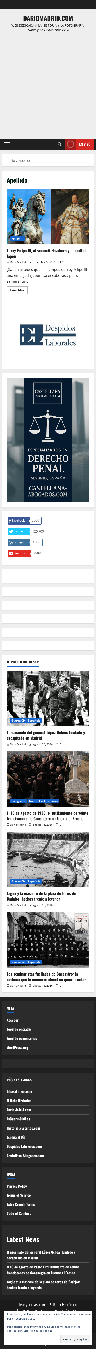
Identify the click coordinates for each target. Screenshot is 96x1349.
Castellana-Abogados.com (25, 1155)
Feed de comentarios (22, 1038)
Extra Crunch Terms (21, 1204)
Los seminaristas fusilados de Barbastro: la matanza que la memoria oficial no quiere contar (46, 976)
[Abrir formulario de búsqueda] (59, 144)
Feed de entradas (19, 1029)
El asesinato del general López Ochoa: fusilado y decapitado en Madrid (46, 735)
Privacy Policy (17, 1186)
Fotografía (18, 801)
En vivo (84, 144)
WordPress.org (17, 1047)
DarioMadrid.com (48, 18)
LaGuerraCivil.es (18, 1119)
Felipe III (17, 239)
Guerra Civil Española (25, 720)
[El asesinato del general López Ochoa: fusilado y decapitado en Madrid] (48, 698)
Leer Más (19, 291)
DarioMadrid (18, 262)
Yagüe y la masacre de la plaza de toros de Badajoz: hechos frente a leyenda (41, 896)
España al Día (16, 1137)
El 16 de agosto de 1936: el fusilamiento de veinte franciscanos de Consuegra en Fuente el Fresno (47, 815)
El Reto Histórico (19, 1100)
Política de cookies (41, 1331)
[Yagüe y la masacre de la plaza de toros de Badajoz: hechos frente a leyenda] (48, 859)
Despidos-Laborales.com (24, 1146)
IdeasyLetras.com (19, 1091)
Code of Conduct (19, 1213)
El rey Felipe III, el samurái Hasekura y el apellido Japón (48, 216)
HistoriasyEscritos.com (23, 1128)
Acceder (13, 1020)
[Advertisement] (48, 83)
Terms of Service (19, 1195)
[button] (7, 144)
